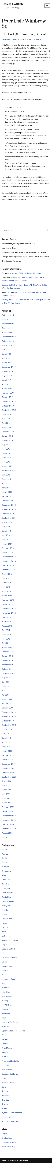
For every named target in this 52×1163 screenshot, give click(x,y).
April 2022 (6, 319)
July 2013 (6, 578)
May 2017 (6, 449)
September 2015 (9, 470)
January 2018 (7, 436)
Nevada (5, 1009)
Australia (5, 866)
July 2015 (6, 475)
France (4, 914)
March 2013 (7, 595)
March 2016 (7, 466)
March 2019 (7, 388)
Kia (3, 953)
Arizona (5, 862)
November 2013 (9, 561)
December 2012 (9, 608)
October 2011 (8, 669)
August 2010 (7, 729)
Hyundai (5, 927)
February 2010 (8, 755)
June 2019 (6, 380)
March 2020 (7, 362)
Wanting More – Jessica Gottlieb (15, 299)
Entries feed (7, 1138)
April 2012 (6, 643)
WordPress (23, 1160)
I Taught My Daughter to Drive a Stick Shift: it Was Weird (25, 256)
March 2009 (7, 802)
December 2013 (9, 556)
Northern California (10, 1022)
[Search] (47, 230)
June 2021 (6, 328)
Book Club (6, 879)
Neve (4, 1160)
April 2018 (6, 423)
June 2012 (6, 634)
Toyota (5, 1104)
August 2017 (7, 444)
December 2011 (9, 660)
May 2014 (6, 535)
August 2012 (7, 626)
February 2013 (8, 600)
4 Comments (38, 39)
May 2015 (6, 483)
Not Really (6, 1026)
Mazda (4, 974)
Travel (4, 1108)
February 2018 (8, 431)
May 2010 (6, 742)
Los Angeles (7, 966)
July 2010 (6, 733)
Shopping (6, 1065)
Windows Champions (10, 1121)
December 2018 (9, 401)
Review (5, 1052)
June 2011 (6, 686)
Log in (4, 1133)
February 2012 (8, 651)
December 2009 (9, 764)
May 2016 (6, 462)
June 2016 (6, 457)
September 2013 (9, 569)
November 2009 (9, 768)
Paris (4, 1035)
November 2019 (9, 371)
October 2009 (8, 772)
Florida (5, 910)
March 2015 (7, 492)
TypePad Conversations (12, 1112)
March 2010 (7, 751)
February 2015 (8, 496)
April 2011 (6, 695)
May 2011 (6, 690)
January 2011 (7, 708)
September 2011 (9, 673)
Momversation (8, 996)
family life (6, 905)
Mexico (5, 983)
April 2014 (6, 539)
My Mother (6, 1005)
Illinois (4, 931)
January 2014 (7, 552)
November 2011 (9, 664)
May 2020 (6, 358)
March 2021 (7, 332)
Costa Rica (6, 897)
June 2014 (6, 531)
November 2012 (9, 613)
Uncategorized (8, 1117)
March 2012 (7, 647)
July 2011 (6, 682)
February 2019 (8, 393)
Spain (4, 1078)
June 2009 (6, 790)
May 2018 (6, 418)
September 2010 (9, 725)
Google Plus (7, 918)
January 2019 (7, 397)
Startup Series (8, 1082)
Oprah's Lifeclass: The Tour (13, 1031)
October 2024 (8, 315)
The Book (6, 1100)
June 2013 (6, 582)
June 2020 (6, 354)
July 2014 (6, 526)
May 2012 (6, 639)
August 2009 (7, 781)
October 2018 (8, 406)
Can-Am (5, 884)
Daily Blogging (8, 901)
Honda (4, 923)
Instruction (6, 936)
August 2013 (7, 574)
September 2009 (9, 777)
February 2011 (8, 703)
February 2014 (8, 548)
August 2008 (7, 833)
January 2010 (7, 759)
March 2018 (7, 427)
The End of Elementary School (24, 34)
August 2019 (7, 375)
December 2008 (9, 815)
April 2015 (6, 488)
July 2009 (6, 785)
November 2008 (9, 820)
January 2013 (7, 604)
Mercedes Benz (8, 979)
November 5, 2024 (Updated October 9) (18, 243)
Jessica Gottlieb (10, 39)
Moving (5, 1000)
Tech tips (5, 1091)
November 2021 (9, 323)
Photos (5, 1043)
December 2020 (9, 336)
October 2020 (8, 341)
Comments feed (9, 1142)
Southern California (10, 1074)
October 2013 (8, 565)
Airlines (5, 854)
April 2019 (6, 384)
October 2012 (8, 617)
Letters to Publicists (10, 957)
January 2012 (7, 656)
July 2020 (6, 349)
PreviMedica (7, 1048)
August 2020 (7, 345)
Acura (4, 849)
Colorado (6, 888)
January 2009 (7, 811)
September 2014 (9, 518)
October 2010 (8, 721)
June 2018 (6, 414)
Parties (5, 1039)
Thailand (5, 1095)
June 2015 (6, 479)
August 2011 (7, 677)
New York (6, 1013)
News (4, 1018)
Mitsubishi (6, 992)
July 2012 (6, 630)
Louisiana (5, 970)
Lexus (4, 962)
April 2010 (6, 746)
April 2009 (6, 798)
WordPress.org (8, 1146)
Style (4, 1087)
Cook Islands (7, 892)
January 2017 (7, 453)
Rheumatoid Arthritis (10, 1061)
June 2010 (6, 738)
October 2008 (8, 824)
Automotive (6, 871)
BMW (4, 875)
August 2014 (7, 522)
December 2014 (9, 505)
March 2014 (7, 544)
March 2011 (7, 699)
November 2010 (9, 716)
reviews (5, 1056)
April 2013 (6, 591)
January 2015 (7, 500)
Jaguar (5, 944)
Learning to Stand (9, 248)
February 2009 (8, 807)
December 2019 (9, 367)
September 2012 (9, 621)
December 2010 (9, 712)
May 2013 (6, 587)
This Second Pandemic (11, 261)
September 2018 (9, 410)
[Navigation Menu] (47, 6)
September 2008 (9, 828)
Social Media (7, 1069)
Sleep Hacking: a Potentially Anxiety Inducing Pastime (24, 252)
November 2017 (9, 440)
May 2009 (6, 794)
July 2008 (6, 837)
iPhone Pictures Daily (10, 940)
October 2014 (8, 513)
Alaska (4, 858)
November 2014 (9, 509)
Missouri (5, 987)
